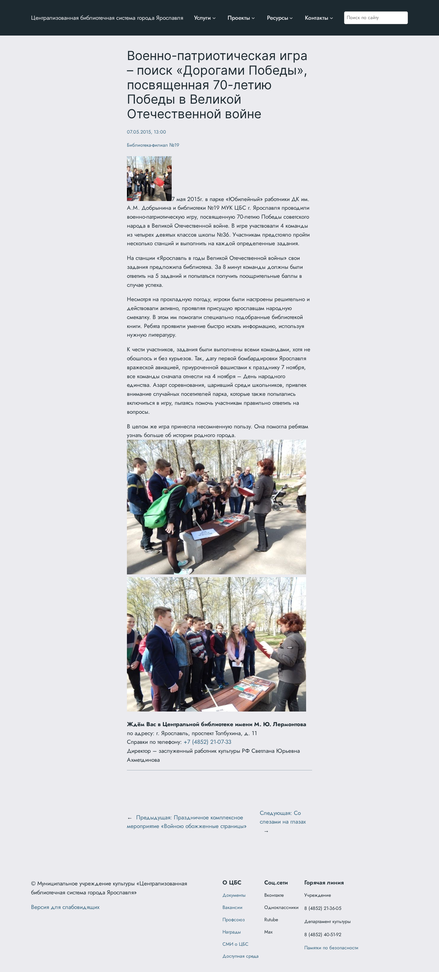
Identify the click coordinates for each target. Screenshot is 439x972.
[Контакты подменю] (331, 18)
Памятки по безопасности (331, 947)
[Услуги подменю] (214, 18)
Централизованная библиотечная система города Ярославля (107, 17)
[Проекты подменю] (253, 18)
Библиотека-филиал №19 (153, 145)
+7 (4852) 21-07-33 (207, 742)
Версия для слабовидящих (65, 907)
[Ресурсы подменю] (291, 18)
